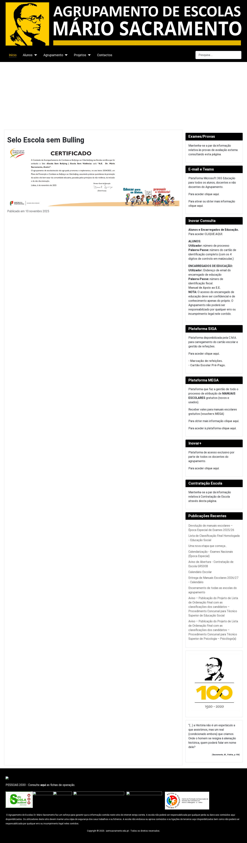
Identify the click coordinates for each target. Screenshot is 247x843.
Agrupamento (53, 55)
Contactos (104, 55)
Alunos (28, 55)
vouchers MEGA (212, 414)
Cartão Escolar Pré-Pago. (207, 365)
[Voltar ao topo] (242, 838)
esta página (213, 154)
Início (12, 55)
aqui (43, 785)
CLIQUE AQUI (213, 234)
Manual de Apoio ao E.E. (204, 287)
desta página (207, 501)
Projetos (80, 55)
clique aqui (212, 194)
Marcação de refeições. (206, 361)
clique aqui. (212, 353)
